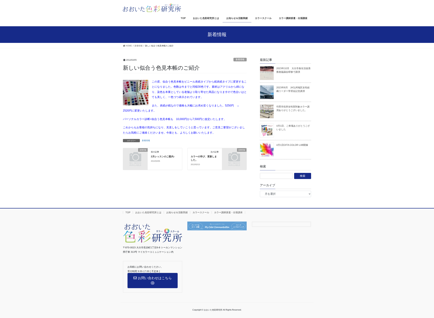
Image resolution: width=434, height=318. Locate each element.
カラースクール (201, 212)
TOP (127, 212)
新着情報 (240, 59)
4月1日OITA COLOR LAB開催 (292, 145)
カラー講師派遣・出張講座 (228, 212)
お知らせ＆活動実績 (177, 212)
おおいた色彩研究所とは (148, 212)
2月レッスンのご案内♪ (163, 156)
